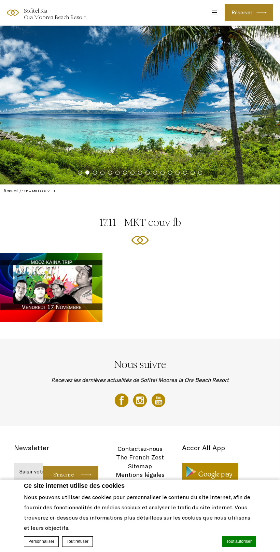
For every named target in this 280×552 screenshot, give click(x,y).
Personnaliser (41, 541)
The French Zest (140, 457)
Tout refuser (77, 541)
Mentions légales (140, 475)
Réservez (242, 12)
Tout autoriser (239, 541)
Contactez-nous (140, 449)
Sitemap (140, 466)
